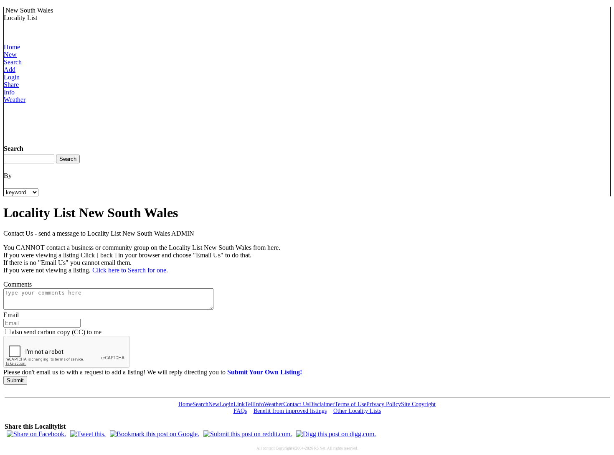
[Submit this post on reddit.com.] (247, 433)
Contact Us (296, 404)
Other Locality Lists (357, 411)
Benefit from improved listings (290, 411)
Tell (249, 404)
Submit (15, 380)
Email (11, 314)
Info (9, 92)
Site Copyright (418, 404)
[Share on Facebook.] (36, 433)
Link (239, 404)
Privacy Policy (383, 404)
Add (9, 69)
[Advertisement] (156, 122)
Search (13, 62)
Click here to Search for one (129, 270)
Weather (14, 99)
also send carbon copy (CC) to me (56, 332)
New (10, 54)
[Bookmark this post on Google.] (154, 433)
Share (11, 84)
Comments (17, 284)
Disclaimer (322, 404)
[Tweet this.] (88, 433)
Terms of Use (350, 404)
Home (12, 47)
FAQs (240, 411)
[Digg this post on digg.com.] (336, 433)
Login (12, 77)
